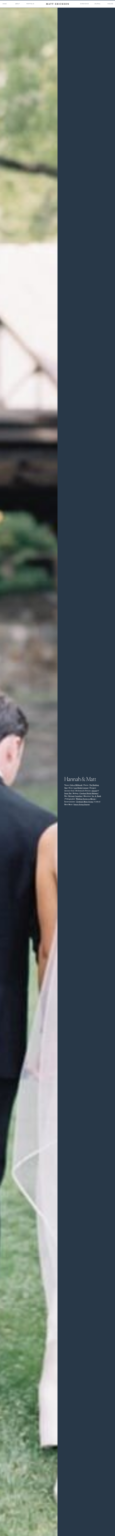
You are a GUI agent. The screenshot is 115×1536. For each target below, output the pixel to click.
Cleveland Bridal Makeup (88, 793)
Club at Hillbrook (76, 785)
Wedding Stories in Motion (86, 799)
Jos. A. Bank (96, 796)
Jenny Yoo (68, 793)
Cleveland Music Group (84, 802)
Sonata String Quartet (82, 804)
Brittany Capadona (75, 796)
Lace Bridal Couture (81, 788)
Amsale (94, 791)
